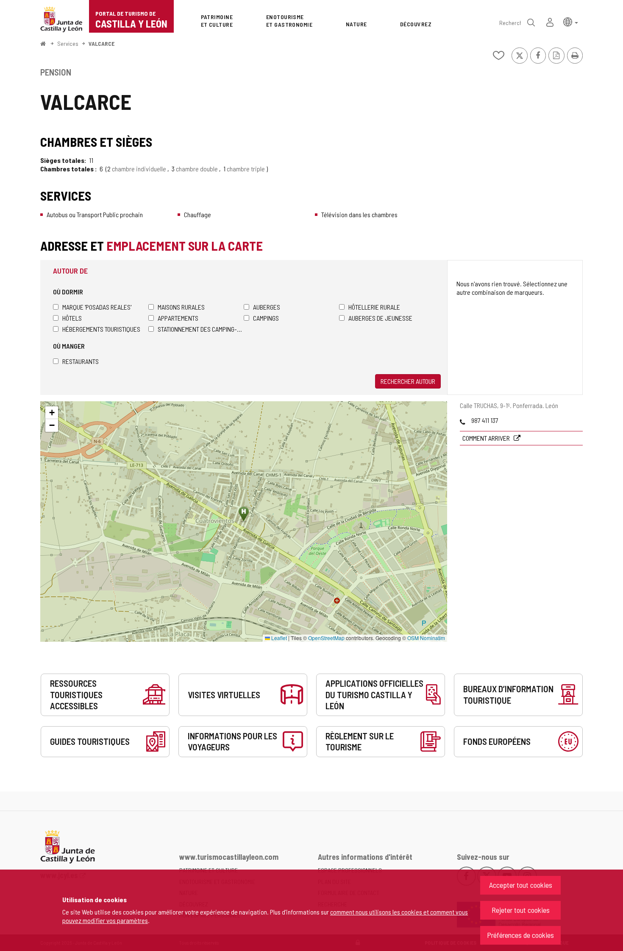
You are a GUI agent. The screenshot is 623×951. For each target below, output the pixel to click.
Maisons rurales (181, 307)
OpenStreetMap (326, 637)
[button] (570, 21)
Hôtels (72, 318)
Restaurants (80, 361)
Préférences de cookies (520, 935)
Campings (266, 318)
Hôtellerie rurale (374, 307)
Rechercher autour (408, 381)
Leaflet (278, 637)
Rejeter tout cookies (521, 910)
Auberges (266, 307)
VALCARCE (101, 43)
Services (67, 43)
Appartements (178, 318)
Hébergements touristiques (101, 329)
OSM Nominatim (426, 637)
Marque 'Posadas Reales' (96, 307)
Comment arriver (486, 438)
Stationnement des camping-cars (201, 329)
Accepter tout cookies (520, 884)
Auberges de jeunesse (380, 318)
